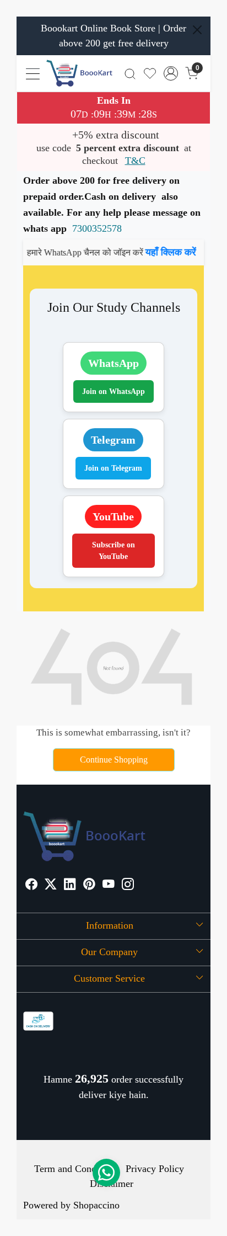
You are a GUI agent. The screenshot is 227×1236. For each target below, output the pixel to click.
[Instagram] (128, 885)
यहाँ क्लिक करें (160, 252)
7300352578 (97, 228)
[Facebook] (31, 885)
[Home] (79, 73)
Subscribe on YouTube (113, 551)
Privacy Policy (155, 1168)
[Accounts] (171, 73)
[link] (130, 73)
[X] (50, 885)
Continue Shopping (114, 759)
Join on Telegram (113, 468)
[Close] (197, 30)
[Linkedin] (70, 885)
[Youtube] (108, 885)
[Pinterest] (89, 885)
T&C (135, 160)
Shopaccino (96, 1205)
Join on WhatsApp (113, 391)
